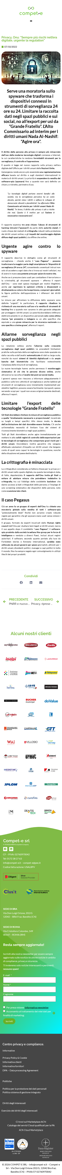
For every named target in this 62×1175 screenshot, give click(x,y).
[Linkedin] (11, 849)
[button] (31, 21)
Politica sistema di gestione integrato (22, 1092)
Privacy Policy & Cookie (15, 1057)
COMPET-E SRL (18, 1164)
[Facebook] (5, 849)
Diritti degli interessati (14, 1103)
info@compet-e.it (38, 1164)
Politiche (7, 1081)
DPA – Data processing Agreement (20, 1070)
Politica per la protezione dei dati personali (24, 1088)
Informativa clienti (12, 1061)
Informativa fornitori (13, 1066)
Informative (9, 1050)
